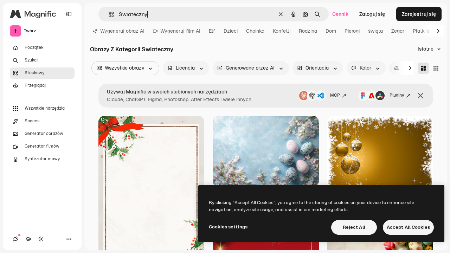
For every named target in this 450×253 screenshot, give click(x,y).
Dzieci (231, 31)
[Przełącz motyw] (40, 239)
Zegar (397, 31)
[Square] (436, 68)
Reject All (354, 227)
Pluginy (397, 95)
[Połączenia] (15, 239)
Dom (331, 31)
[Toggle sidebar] (69, 14)
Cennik (340, 14)
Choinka (255, 31)
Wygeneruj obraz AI (122, 31)
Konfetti (281, 31)
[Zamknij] (420, 95)
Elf (212, 31)
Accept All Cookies (408, 227)
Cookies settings (228, 227)
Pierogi (352, 31)
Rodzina (308, 31)
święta (375, 31)
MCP (335, 95)
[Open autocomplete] (108, 14)
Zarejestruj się (419, 14)
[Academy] (28, 239)
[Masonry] (423, 68)
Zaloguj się (372, 14)
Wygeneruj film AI (180, 31)
